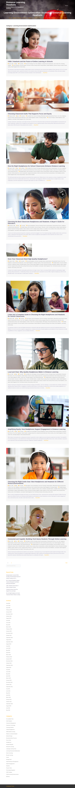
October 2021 (8, 684)
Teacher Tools (54, 17)
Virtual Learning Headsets (21, 174)
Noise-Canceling (57, 375)
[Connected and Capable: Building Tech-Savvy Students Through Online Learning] (37, 520)
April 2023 (8, 652)
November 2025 (9, 614)
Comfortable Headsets (52, 227)
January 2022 (9, 680)
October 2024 (8, 635)
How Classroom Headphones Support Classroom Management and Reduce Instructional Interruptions (12, 582)
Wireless (46, 230)
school (49, 17)
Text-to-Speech (20, 549)
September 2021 (9, 686)
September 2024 (9, 637)
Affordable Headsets (23, 171)
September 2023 (9, 641)
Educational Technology (15, 228)
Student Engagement (32, 117)
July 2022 (8, 669)
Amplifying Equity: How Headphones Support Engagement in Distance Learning (36, 429)
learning (58, 65)
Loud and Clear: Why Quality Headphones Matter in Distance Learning (33, 372)
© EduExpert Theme (10, 786)
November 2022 (9, 661)
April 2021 (8, 695)
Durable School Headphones (54, 171)
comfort (47, 227)
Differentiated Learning (44, 168)
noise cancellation (51, 228)
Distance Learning (34, 65)
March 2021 (8, 697)
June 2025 (8, 622)
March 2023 (8, 654)
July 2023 (8, 646)
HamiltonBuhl (54, 264)
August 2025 (8, 618)
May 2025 (8, 624)
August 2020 (8, 705)
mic (43, 228)
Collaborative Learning (15, 264)
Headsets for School (29, 228)
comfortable (44, 488)
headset (24, 228)
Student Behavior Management (12, 761)
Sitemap (66, 5)
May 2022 (8, 673)
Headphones (30, 17)
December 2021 (9, 682)
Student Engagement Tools (15, 66)
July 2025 (8, 620)
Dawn (16, 63)
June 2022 (8, 671)
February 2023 (9, 656)
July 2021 (8, 688)
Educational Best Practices (57, 225)
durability (57, 227)
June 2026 (8, 605)
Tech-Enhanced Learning (32, 230)
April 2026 (8, 607)
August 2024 (8, 639)
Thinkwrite (38, 230)
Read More (45, 72)
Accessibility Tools (30, 168)
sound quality (14, 119)
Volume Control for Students (30, 174)
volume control (42, 230)
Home (10, 17)
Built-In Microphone (16, 65)
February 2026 (9, 609)
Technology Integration (61, 17)
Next (66, 562)
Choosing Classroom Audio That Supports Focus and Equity (30, 114)
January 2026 (9, 611)
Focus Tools (24, 17)
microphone (62, 65)
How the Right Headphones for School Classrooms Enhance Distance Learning (36, 166)
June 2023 (8, 648)
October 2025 (8, 616)
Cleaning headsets (50, 318)
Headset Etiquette (32, 320)
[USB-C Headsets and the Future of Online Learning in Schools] (37, 43)
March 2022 (8, 678)
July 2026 (8, 603)
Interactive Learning (11, 117)
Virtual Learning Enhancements (13, 171)
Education (55, 65)
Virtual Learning (22, 66)
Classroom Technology (16, 17)
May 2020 (8, 710)
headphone (21, 228)
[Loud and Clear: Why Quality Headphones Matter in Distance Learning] (37, 353)
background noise (55, 377)
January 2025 (9, 631)
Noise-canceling (56, 228)
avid (40, 544)
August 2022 (8, 667)
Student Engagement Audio (12, 174)
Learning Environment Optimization (40, 17)
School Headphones (11, 230)
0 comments (21, 63)
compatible (55, 488)
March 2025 (8, 626)
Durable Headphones (50, 65)
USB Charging (45, 321)
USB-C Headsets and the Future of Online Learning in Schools (30, 61)
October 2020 (8, 701)
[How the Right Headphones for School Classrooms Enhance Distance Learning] (37, 147)
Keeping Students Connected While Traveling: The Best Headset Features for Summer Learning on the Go (13, 577)
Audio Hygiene (28, 318)
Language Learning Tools (18, 169)
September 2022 (9, 665)
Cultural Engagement (10, 729)
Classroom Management (31, 225)
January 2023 (9, 658)
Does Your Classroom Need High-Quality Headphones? (28, 259)
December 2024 (9, 633)
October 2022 (8, 663)
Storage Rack (9, 759)
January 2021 (9, 699)
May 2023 (8, 650)
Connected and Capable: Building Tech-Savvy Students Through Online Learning (37, 539)
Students (37, 117)
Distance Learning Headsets (15, 3)
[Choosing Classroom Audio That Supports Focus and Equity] (37, 95)
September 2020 (9, 703)
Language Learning (36, 228)
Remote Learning (37, 169)
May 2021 (8, 693)
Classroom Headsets (23, 65)
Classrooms (29, 65)
